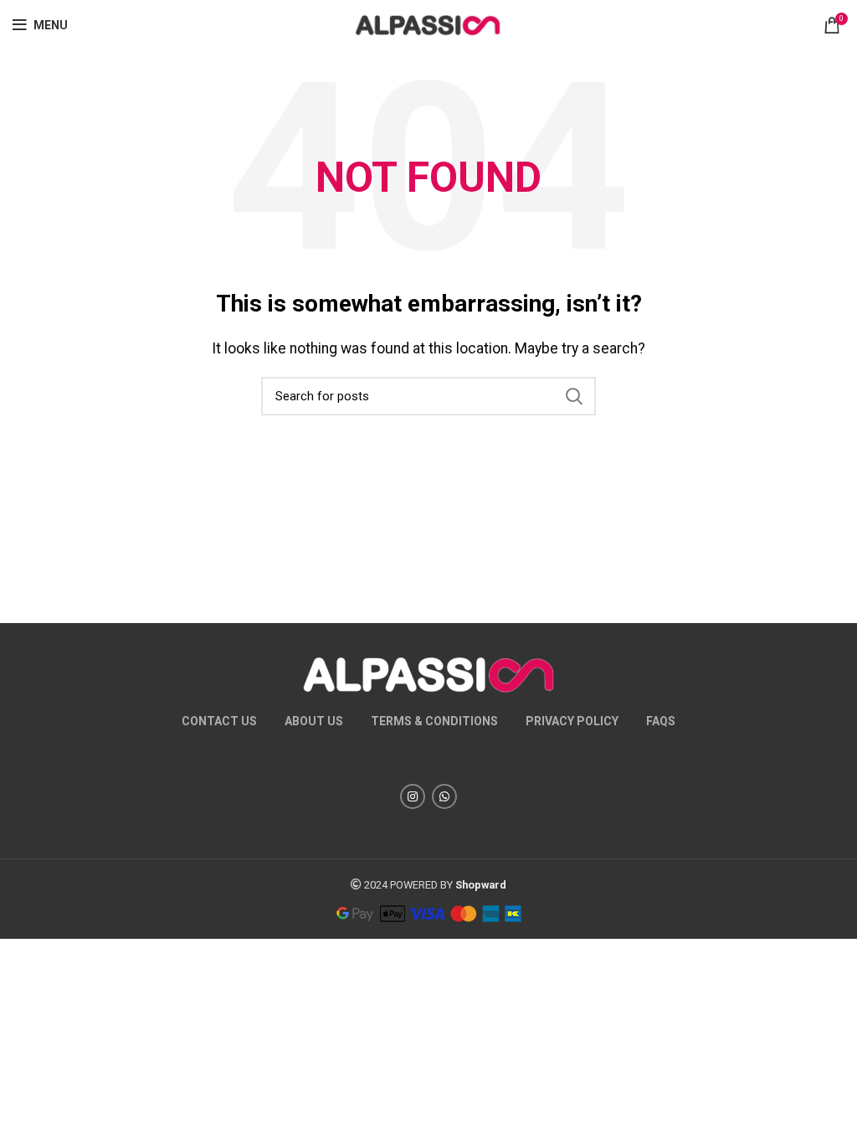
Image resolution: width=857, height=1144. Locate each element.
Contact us (219, 721)
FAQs (660, 721)
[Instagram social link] (412, 796)
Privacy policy (572, 721)
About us (314, 721)
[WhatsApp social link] (444, 796)
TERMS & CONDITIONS (434, 721)
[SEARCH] (573, 396)
